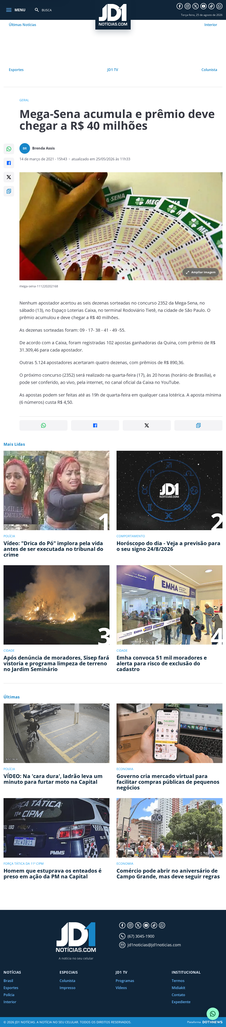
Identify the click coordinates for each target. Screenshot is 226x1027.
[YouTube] (203, 6)
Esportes (16, 69)
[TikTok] (211, 6)
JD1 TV (112, 69)
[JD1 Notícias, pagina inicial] (113, 15)
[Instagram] (188, 6)
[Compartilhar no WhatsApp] (9, 149)
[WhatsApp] (219, 6)
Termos (178, 980)
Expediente (181, 1001)
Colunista (209, 69)
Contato (178, 994)
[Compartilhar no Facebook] (9, 163)
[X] (195, 6)
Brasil (8, 980)
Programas (125, 980)
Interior (210, 24)
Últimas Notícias (22, 24)
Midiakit (178, 987)
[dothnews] (212, 1022)
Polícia (9, 994)
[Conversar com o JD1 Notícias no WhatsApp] (213, 1014)
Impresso (67, 987)
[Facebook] (180, 6)
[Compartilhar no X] (9, 177)
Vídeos (121, 987)
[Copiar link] (9, 191)
